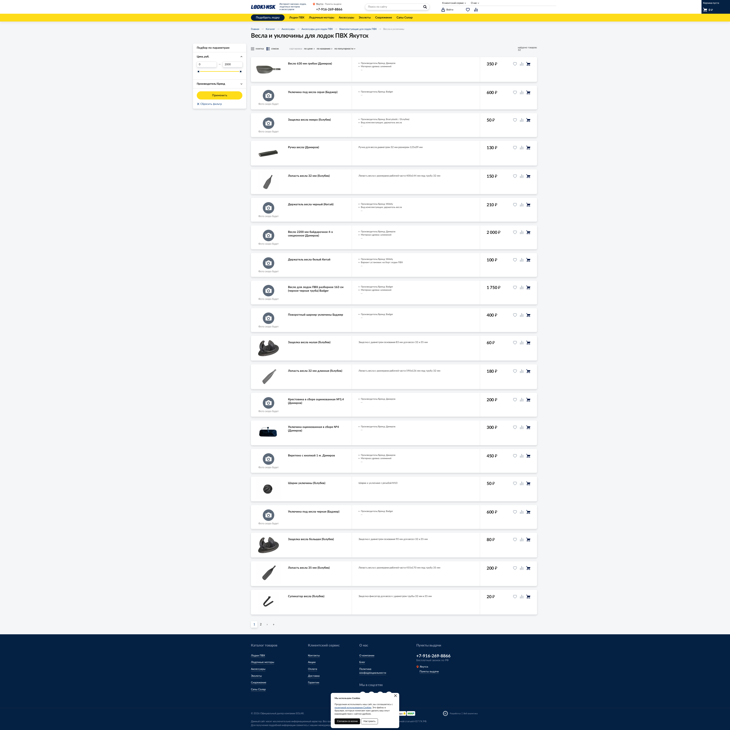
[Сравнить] (521, 64)
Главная (255, 29)
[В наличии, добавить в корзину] (528, 64)
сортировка (295, 49)
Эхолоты (256, 676)
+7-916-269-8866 (329, 9)
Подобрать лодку (268, 17)
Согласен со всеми (347, 721)
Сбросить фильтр (209, 104)
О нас (474, 3)
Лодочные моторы (262, 662)
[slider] (198, 71)
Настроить (369, 721)
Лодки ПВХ (258, 655)
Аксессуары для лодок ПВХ (317, 29)
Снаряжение (258, 682)
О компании (366, 655)
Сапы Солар (258, 689)
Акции (312, 662)
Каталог (270, 29)
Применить (219, 95)
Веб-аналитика (470, 713)
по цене (308, 49)
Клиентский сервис (453, 3)
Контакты (314, 655)
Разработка (455, 713)
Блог (362, 662)
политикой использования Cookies (353, 707)
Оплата (312, 669)
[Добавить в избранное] (515, 64)
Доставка (314, 676)
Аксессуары (288, 29)
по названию (323, 49)
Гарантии (313, 682)
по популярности (343, 49)
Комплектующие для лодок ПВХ (358, 29)
